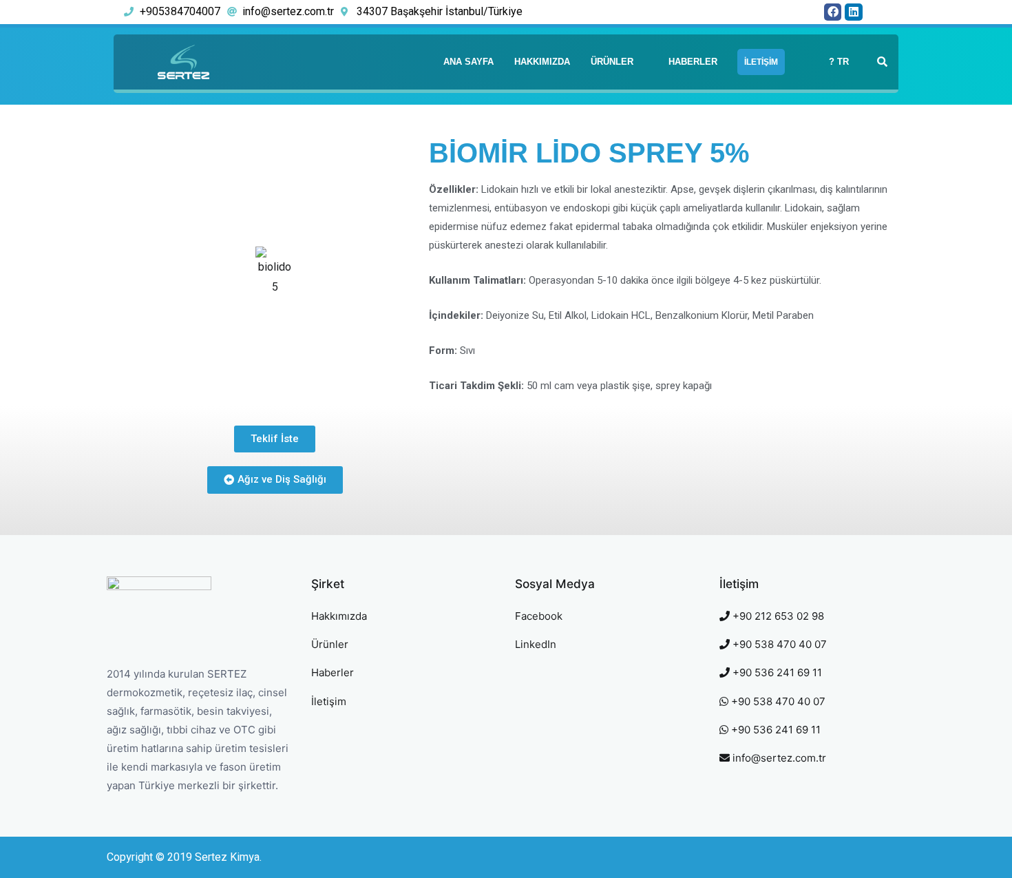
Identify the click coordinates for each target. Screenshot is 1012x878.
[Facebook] (833, 12)
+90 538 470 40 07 (778, 644)
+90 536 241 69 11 (776, 672)
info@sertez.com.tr (778, 757)
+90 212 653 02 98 (777, 616)
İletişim (328, 701)
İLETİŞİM (761, 62)
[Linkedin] (854, 12)
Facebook (538, 616)
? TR (839, 61)
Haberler (692, 61)
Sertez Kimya (227, 857)
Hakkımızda (542, 61)
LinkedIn (535, 644)
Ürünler (612, 61)
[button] (274, 439)
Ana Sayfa (468, 61)
